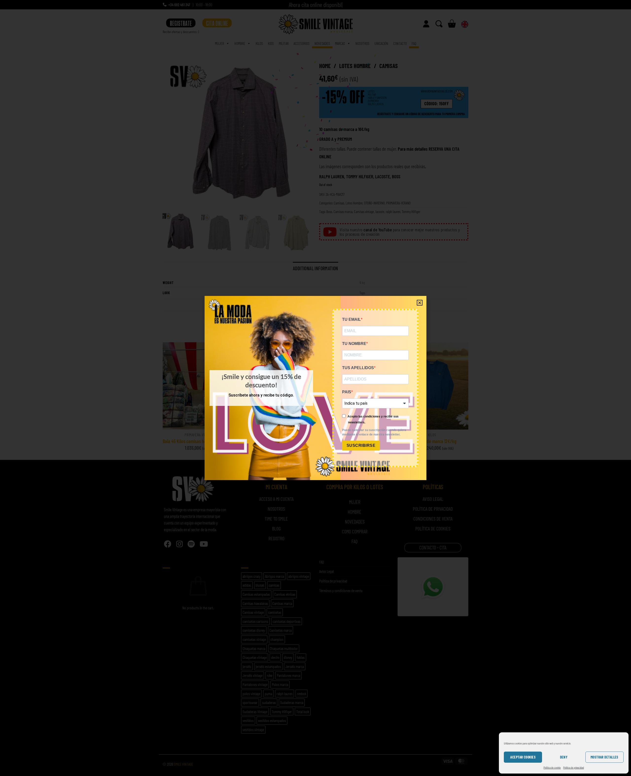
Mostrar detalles (604, 757)
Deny (564, 757)
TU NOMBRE (354, 344)
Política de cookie (552, 767)
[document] (315, 388)
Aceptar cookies (523, 757)
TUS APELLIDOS (358, 368)
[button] (419, 303)
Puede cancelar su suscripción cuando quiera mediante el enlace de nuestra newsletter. (374, 432)
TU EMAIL (351, 319)
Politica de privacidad (573, 767)
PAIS (346, 392)
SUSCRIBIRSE (361, 445)
